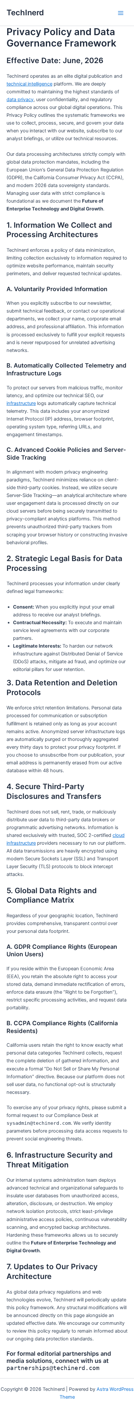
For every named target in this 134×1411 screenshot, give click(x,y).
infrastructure (21, 403)
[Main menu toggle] (120, 13)
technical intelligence (29, 84)
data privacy (20, 99)
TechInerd (25, 12)
